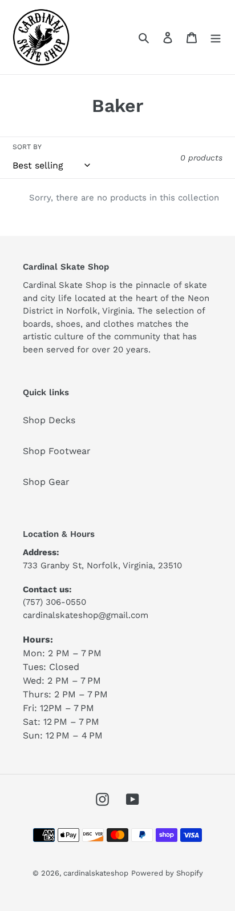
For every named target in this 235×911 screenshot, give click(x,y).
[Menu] (216, 37)
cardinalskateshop (95, 873)
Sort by (27, 147)
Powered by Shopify (167, 873)
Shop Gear (46, 481)
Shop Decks (49, 420)
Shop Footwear (57, 451)
